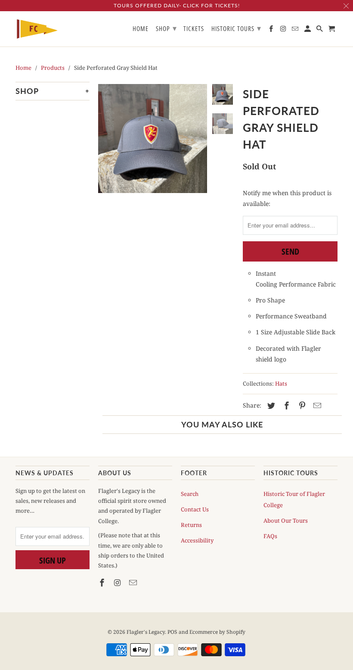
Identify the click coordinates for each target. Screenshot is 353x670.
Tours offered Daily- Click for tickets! (177, 5)
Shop (166, 28)
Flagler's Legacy (146, 632)
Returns (191, 525)
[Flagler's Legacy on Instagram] (118, 582)
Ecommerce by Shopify (217, 632)
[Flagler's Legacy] (37, 29)
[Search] (320, 30)
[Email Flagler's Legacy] (134, 582)
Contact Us (195, 509)
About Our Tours (285, 520)
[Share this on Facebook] (285, 405)
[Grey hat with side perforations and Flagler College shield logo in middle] (152, 148)
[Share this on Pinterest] (301, 405)
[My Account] (308, 30)
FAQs (270, 536)
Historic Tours (236, 28)
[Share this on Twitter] (270, 405)
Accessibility (197, 540)
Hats (281, 383)
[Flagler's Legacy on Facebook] (103, 582)
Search (189, 494)
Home (141, 29)
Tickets (193, 29)
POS (172, 632)
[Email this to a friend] (316, 405)
